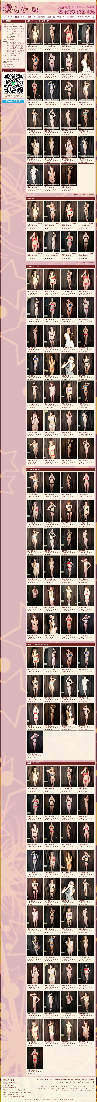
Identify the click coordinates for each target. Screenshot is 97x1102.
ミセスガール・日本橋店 (76, 1090)
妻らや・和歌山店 (89, 1090)
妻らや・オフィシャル (88, 1086)
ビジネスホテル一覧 (88, 1082)
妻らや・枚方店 (70, 1088)
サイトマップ (77, 1082)
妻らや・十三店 (90, 1088)
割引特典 (57, 1079)
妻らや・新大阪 (80, 1088)
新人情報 (71, 1079)
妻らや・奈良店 (41, 1088)
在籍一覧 (77, 1079)
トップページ (40, 1079)
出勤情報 (64, 1079)
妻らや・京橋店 (40, 1086)
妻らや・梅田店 (50, 1086)
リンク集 (68, 1082)
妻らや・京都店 (51, 1088)
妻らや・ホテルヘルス (75, 1086)
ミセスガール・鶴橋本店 (62, 1090)
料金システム (49, 1079)
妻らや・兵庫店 (60, 1088)
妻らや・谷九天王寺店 (61, 1086)
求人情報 (91, 1079)
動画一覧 (84, 1079)
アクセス (61, 1082)
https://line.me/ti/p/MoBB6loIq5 (13, 97)
